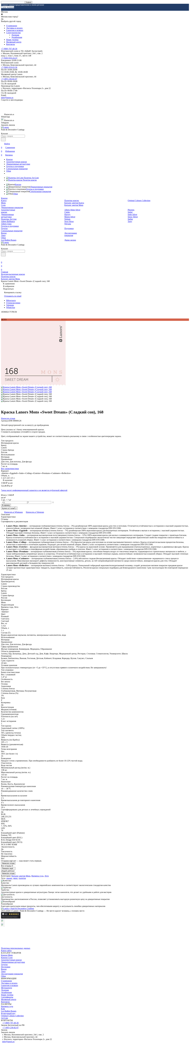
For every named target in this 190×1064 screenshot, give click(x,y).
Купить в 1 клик (8, 508)
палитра (22, 878)
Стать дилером (7, 7)
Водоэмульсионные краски (13, 274)
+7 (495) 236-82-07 (9, 79)
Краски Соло (7, 957)
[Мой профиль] (2, 259)
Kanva (3, 200)
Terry (130, 221)
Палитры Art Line (9, 219)
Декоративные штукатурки (18, 164)
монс (15, 878)
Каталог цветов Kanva (74, 203)
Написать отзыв (8, 863)
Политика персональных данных (15, 948)
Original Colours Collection (139, 200)
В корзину (6, 505)
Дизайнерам (16, 37)
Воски (4, 233)
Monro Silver (69, 217)
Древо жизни (70, 240)
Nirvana (67, 224)
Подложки (69, 228)
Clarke (67, 212)
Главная (4, 272)
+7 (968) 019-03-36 (9, 67)
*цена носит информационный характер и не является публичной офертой (34, 490)
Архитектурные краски (16, 162)
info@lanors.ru (7, 97)
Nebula (67, 219)
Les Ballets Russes (8, 240)
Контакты (10, 44)
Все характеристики (10, 468)
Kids (3, 1009)
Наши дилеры (12, 40)
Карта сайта (6, 950)
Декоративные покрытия (41, 187)
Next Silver (69, 221)
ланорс (9, 878)
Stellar (130, 219)
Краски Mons (7, 955)
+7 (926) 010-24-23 (9, 58)
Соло (3, 205)
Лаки (3, 235)
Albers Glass (6, 224)
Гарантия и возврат (14, 30)
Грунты (4, 228)
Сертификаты (7, 997)
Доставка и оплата (14, 28)
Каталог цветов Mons (73, 205)
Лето (46, 876)
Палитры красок (71, 200)
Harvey (67, 214)
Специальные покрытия (17, 169)
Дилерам (15, 35)
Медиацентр (6, 988)
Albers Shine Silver (72, 210)
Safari (130, 212)
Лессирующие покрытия (70, 234)
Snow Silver (133, 217)
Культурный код (8, 1013)
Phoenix (131, 210)
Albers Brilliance (8, 221)
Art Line (4, 1018)
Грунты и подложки (15, 166)
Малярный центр (13, 42)
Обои (8, 171)
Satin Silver (132, 214)
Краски (9, 159)
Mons (3, 203)
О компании (11, 26)
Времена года (37, 876)
